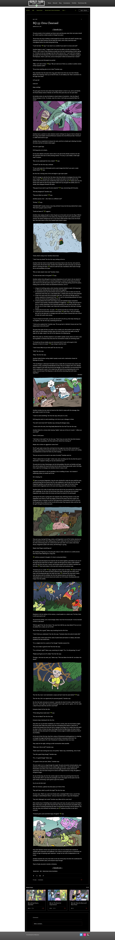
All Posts (28, 10)
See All (87, 887)
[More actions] (81, 19)
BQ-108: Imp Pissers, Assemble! (33, 903)
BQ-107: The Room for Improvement (55, 903)
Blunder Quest (39, 10)
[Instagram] (84, 934)
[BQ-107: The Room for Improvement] (57, 895)
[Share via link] (43, 875)
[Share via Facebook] (33, 875)
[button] (75, 10)
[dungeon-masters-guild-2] (88, 934)
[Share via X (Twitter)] (36, 875)
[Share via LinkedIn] (40, 875)
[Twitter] (81, 934)
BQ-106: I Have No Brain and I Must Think (79, 903)
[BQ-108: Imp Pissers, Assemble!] (36, 895)
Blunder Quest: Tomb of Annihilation (52, 10)
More (63, 10)
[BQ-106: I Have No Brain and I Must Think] (79, 895)
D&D (33, 10)
